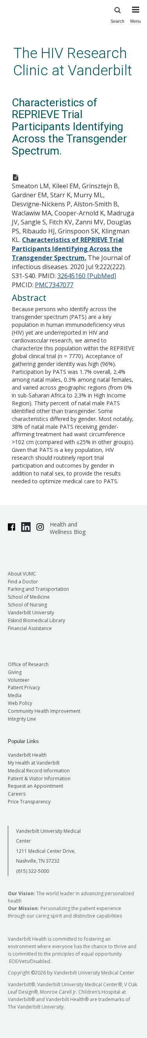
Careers (16, 793)
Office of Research (28, 664)
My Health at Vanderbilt (34, 762)
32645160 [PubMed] (86, 275)
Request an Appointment (35, 786)
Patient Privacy (24, 687)
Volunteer (18, 680)
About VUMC (22, 573)
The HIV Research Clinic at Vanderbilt (72, 62)
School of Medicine (29, 597)
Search (117, 21)
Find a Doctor (23, 581)
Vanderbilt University (31, 612)
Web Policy (20, 703)
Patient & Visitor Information (39, 778)
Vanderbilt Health (27, 755)
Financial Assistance (30, 628)
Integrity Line (22, 719)
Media (15, 695)
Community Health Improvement (44, 711)
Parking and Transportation (38, 589)
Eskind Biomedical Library (36, 620)
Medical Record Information (39, 770)
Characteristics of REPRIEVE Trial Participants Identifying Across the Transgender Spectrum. (68, 248)
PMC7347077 (54, 284)
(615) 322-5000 (32, 871)
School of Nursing (27, 604)
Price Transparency (29, 801)
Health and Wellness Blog (67, 528)
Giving (15, 672)
